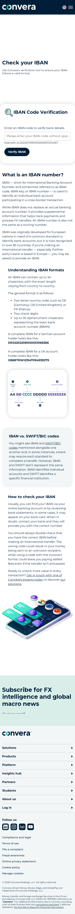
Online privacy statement (19, 861)
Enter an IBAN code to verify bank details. (34, 128)
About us (9, 799)
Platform (9, 765)
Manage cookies (12, 873)
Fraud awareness (13, 855)
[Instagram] (14, 827)
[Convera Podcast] (22, 827)
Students (9, 790)
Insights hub (11, 773)
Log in (7, 807)
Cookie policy (11, 867)
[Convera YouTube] (30, 827)
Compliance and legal (16, 837)
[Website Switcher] (64, 7)
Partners (8, 782)
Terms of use (10, 843)
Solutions (9, 748)
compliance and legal (47, 904)
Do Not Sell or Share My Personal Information (39, 907)
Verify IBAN (17, 152)
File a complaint (12, 849)
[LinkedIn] (5, 827)
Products (9, 756)
